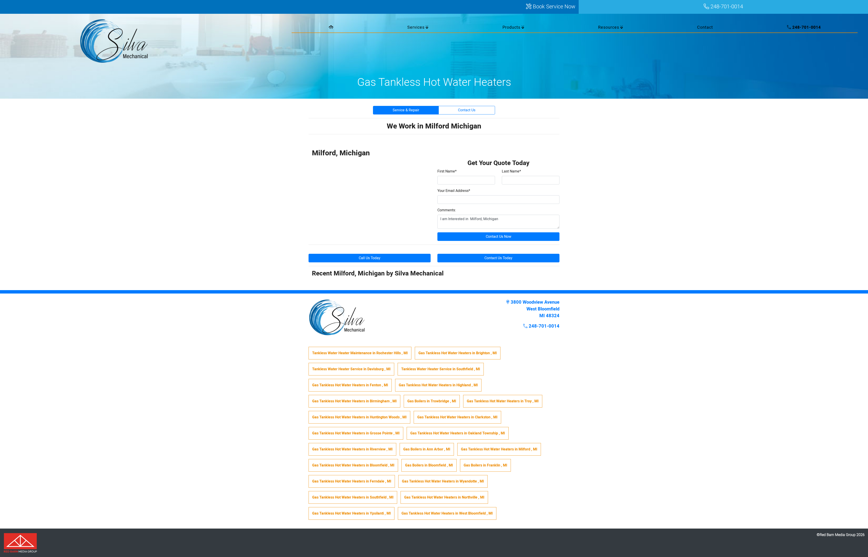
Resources (609, 27)
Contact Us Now (498, 236)
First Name (447, 171)
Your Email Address (453, 190)
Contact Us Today (498, 258)
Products (511, 27)
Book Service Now (553, 7)
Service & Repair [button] (406, 110)
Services (416, 27)
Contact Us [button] (466, 110)
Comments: (446, 210)
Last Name (511, 171)
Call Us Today (369, 258)
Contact (705, 27)
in (360, 353)
